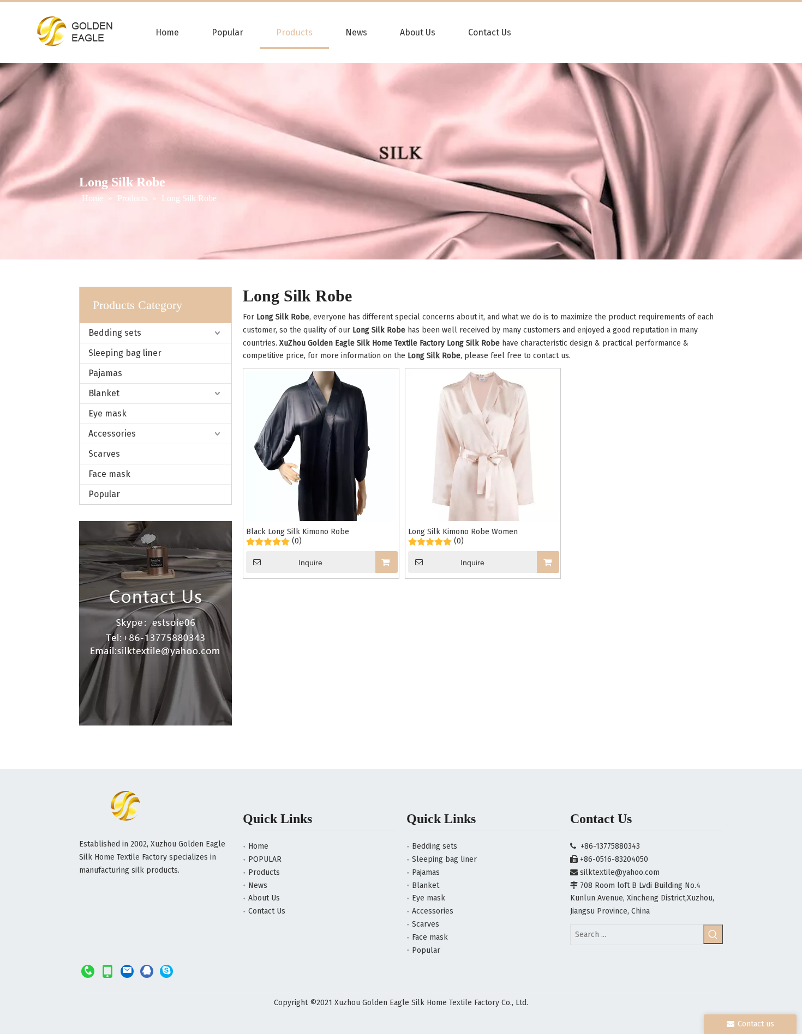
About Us (264, 898)
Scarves (104, 454)
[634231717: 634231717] (146, 970)
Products (264, 872)
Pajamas (105, 373)
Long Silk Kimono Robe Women (463, 531)
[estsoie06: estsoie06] (166, 970)
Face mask (109, 474)
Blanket (103, 393)
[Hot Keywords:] (713, 934)
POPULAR (265, 859)
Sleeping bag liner (124, 353)
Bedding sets (114, 333)
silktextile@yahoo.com (620, 872)
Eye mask (107, 413)
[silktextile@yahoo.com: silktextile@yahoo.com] (127, 970)
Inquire (310, 562)
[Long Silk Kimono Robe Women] (483, 471)
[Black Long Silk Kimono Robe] (321, 470)
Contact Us (266, 911)
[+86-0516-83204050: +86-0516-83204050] (87, 970)
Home (258, 846)
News (257, 885)
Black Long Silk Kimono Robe (297, 531)
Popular (104, 494)
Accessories (112, 433)
